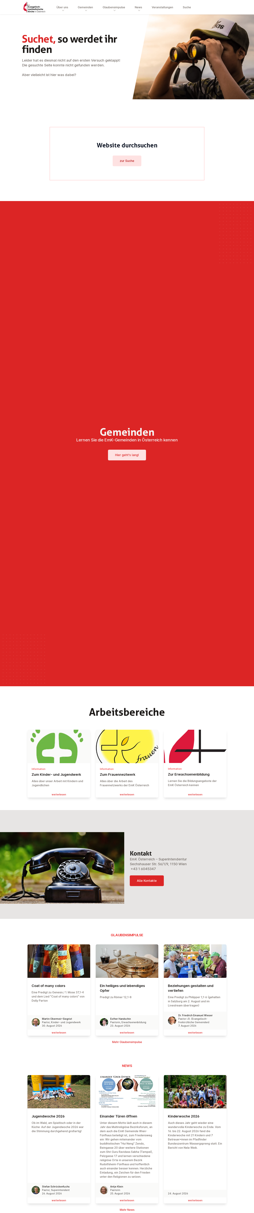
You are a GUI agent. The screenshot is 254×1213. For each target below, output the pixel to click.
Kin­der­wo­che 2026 (183, 1116)
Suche (187, 7)
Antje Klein (116, 1186)
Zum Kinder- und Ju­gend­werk (56, 774)
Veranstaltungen (162, 7)
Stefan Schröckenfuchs (56, 1186)
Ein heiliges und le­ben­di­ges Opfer (122, 988)
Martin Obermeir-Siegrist (57, 1018)
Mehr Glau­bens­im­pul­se (127, 1042)
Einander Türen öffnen (118, 1116)
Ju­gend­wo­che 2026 (48, 1116)
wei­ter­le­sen (59, 794)
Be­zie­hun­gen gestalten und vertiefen (190, 988)
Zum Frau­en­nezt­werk (117, 774)
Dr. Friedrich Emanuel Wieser (195, 1015)
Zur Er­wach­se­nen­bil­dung (189, 774)
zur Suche (127, 161)
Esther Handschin (120, 1018)
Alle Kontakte (147, 880)
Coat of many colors (48, 986)
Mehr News (127, 1209)
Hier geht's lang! (127, 455)
